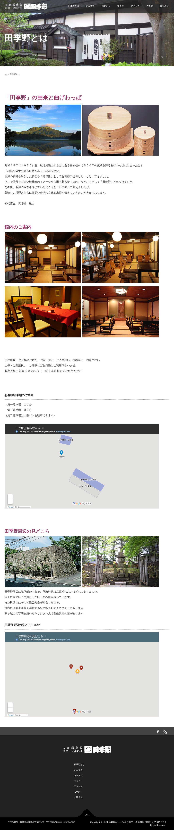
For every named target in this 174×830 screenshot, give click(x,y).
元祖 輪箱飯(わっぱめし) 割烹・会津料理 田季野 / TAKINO (133, 822)
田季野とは (73, 6)
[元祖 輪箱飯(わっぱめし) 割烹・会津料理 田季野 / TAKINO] (26, 5)
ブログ (120, 6)
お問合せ (164, 6)
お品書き (90, 6)
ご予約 (149, 6)
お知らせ (106, 6)
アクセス (135, 6)
